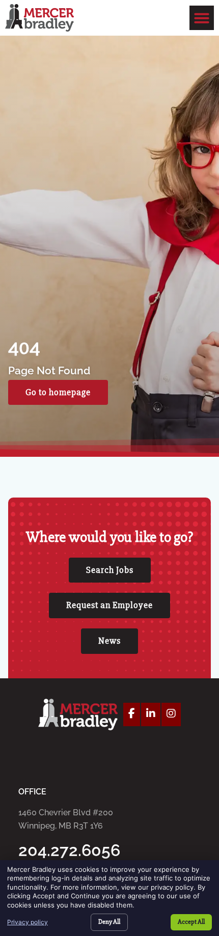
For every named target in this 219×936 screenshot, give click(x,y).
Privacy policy (27, 922)
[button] (201, 18)
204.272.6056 (69, 850)
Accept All (191, 922)
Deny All (109, 922)
